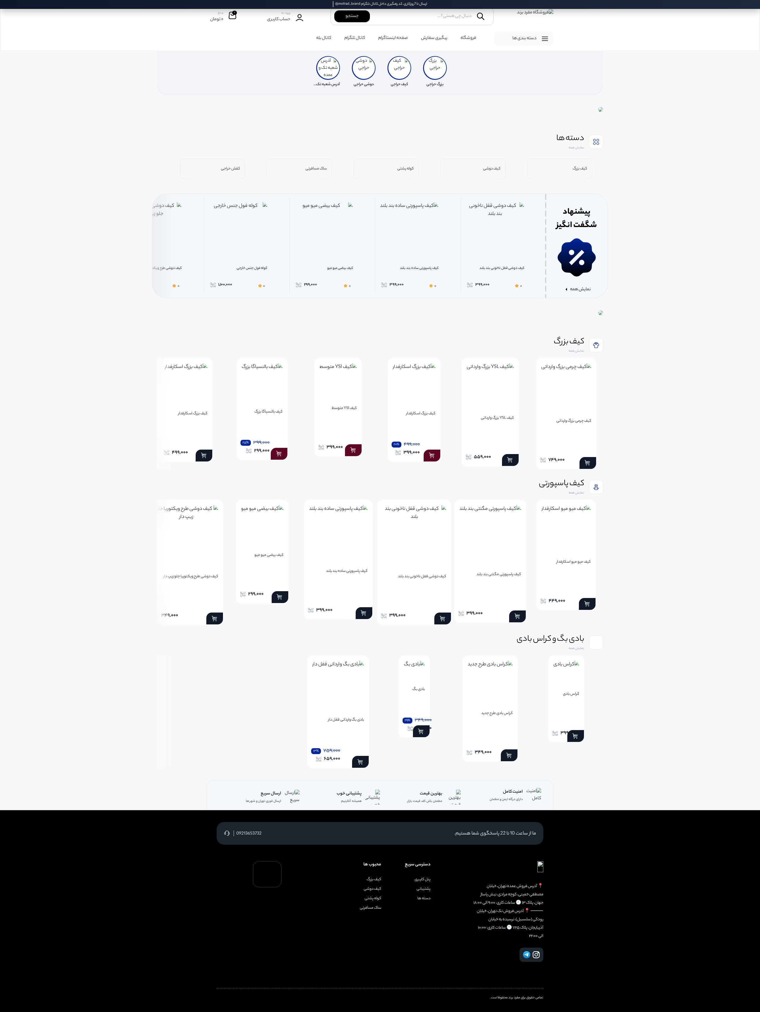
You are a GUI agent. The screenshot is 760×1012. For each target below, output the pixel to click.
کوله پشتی (373, 899)
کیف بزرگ (374, 880)
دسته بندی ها (524, 38)
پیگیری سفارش (434, 38)
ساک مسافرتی (370, 908)
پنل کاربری (422, 880)
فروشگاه (468, 38)
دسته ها (423, 899)
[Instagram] (536, 955)
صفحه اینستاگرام (393, 38)
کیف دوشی (372, 889)
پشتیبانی (423, 889)
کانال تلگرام (354, 38)
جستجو (352, 16)
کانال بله (323, 38)
